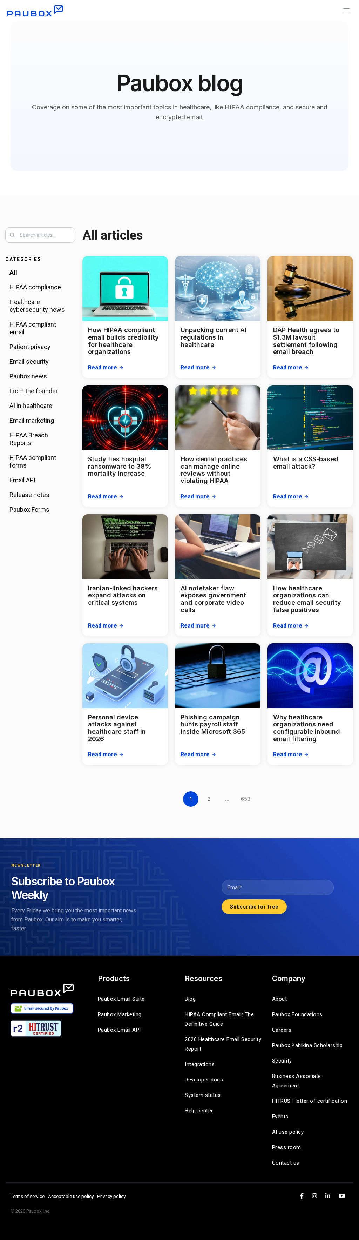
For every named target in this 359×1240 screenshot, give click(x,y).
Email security (29, 361)
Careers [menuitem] (282, 1030)
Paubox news (28, 376)
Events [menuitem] (280, 1116)
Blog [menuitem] (190, 999)
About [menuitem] (279, 999)
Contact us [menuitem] (285, 1163)
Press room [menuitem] (286, 1147)
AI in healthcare (30, 405)
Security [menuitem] (282, 1061)
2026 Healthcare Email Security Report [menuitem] (223, 1044)
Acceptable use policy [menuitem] (71, 1196)
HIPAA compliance (35, 287)
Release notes (29, 494)
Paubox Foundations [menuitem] (297, 1014)
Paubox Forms (29, 509)
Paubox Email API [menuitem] (119, 1030)
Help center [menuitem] (199, 1110)
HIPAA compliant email (32, 328)
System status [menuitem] (203, 1095)
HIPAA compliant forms (32, 461)
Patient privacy (29, 346)
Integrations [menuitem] (200, 1064)
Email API (22, 480)
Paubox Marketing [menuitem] (120, 1014)
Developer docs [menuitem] (204, 1080)
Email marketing (31, 420)
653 (245, 799)
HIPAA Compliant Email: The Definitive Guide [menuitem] (220, 1019)
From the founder (33, 391)
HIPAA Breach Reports (28, 439)
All (13, 272)
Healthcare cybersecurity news (37, 305)
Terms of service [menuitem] (28, 1196)
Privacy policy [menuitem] (111, 1196)
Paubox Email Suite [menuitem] (121, 999)
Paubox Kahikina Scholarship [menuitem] (307, 1045)
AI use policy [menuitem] (288, 1132)
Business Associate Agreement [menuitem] (297, 1081)
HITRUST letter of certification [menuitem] (309, 1101)
